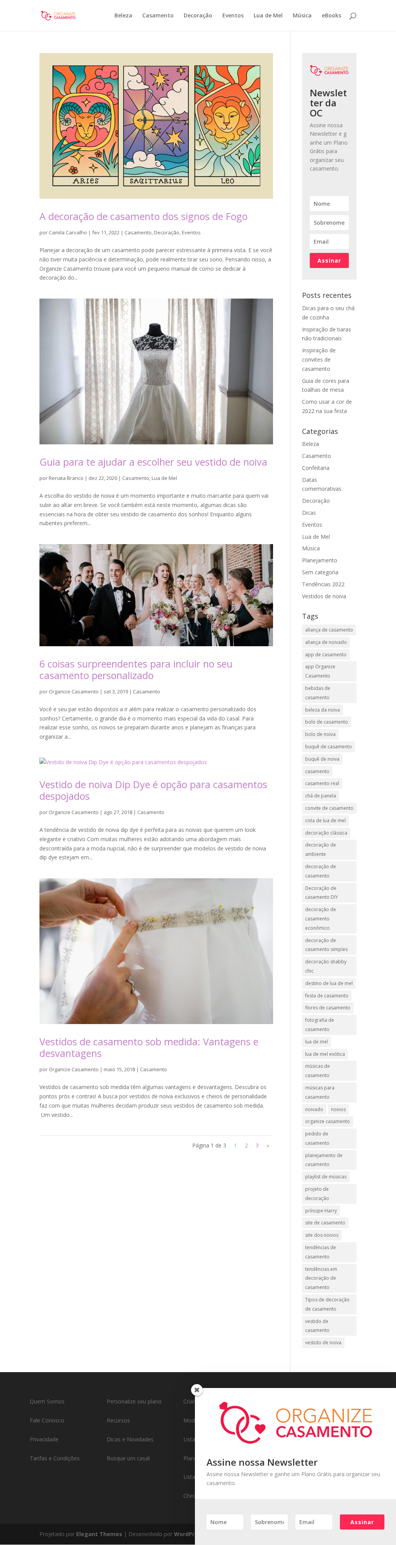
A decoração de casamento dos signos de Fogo (143, 216)
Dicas (309, 512)
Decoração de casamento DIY (321, 893)
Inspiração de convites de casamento (319, 359)
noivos (338, 1109)
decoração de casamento (320, 871)
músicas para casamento (320, 1092)
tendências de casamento (320, 1252)
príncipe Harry (321, 1210)
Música (302, 16)
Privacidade (44, 1439)
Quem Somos (47, 1401)
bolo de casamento (326, 722)
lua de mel (316, 1041)
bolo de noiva (320, 734)
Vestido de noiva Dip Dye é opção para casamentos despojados (153, 790)
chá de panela (320, 795)
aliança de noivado (326, 642)
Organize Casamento (74, 691)
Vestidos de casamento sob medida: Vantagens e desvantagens (148, 1047)
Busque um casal (128, 1458)
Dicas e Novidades (130, 1439)
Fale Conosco (47, 1420)
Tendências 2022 (323, 584)
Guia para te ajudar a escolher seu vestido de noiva (153, 461)
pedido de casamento (317, 1138)
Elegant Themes (99, 1534)
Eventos (233, 16)
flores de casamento (327, 1007)
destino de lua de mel (329, 983)
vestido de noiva (323, 1342)
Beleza (123, 16)
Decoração (198, 16)
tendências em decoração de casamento (321, 1278)
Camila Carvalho (68, 232)
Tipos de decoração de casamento (327, 1304)
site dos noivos (321, 1235)
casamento (317, 771)
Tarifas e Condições (55, 1458)
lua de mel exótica (325, 1054)
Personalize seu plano (134, 1401)
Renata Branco (66, 478)
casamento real (322, 783)
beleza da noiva (322, 710)
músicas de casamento (317, 1071)
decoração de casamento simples (326, 945)
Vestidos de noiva (324, 596)
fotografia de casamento (319, 1025)
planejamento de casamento (324, 1160)
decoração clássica (326, 833)
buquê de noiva (322, 759)
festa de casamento (326, 995)
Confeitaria (315, 467)
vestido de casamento (317, 1326)
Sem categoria (320, 572)
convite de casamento (329, 808)
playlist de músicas (325, 1176)
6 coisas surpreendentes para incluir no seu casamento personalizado (135, 669)
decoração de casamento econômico (320, 918)
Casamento (158, 16)
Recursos (118, 1420)
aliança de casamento (329, 630)
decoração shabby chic (325, 966)
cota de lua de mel (325, 820)
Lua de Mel (268, 16)
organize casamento (327, 1121)
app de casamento (325, 654)
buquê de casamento (328, 746)
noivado (314, 1109)
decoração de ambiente (320, 849)
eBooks (331, 16)
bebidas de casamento (317, 693)
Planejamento (319, 560)
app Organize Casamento (320, 671)
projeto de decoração (317, 1194)
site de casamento (325, 1222)
